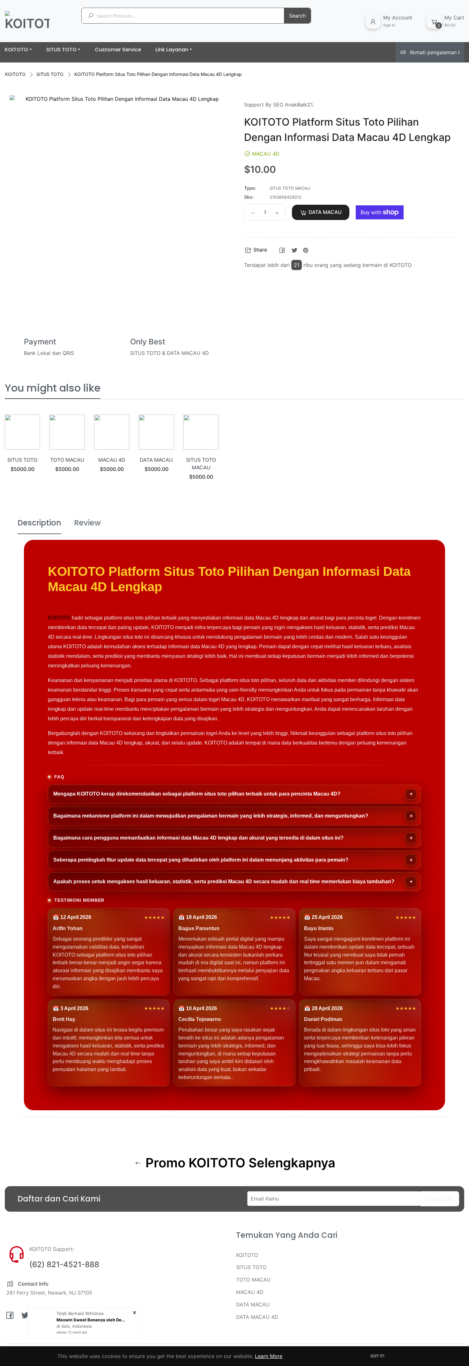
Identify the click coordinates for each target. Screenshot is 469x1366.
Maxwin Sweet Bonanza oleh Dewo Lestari (91, 1319)
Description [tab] (39, 523)
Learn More (268, 1356)
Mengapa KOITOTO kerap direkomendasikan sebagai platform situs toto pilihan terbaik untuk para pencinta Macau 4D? (196, 794)
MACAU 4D (111, 460)
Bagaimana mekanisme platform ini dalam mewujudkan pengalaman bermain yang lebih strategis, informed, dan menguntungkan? (210, 816)
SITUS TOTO (49, 74)
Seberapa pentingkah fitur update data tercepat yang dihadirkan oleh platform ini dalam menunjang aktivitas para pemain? (200, 860)
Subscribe (440, 1199)
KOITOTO (15, 74)
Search (297, 15)
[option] (22, 451)
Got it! (377, 1356)
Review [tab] (87, 523)
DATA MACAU (156, 460)
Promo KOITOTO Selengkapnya (238, 1163)
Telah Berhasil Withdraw (80, 1313)
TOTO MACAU (67, 460)
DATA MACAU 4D (257, 1317)
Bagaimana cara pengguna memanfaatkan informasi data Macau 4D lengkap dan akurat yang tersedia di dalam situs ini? (198, 838)
